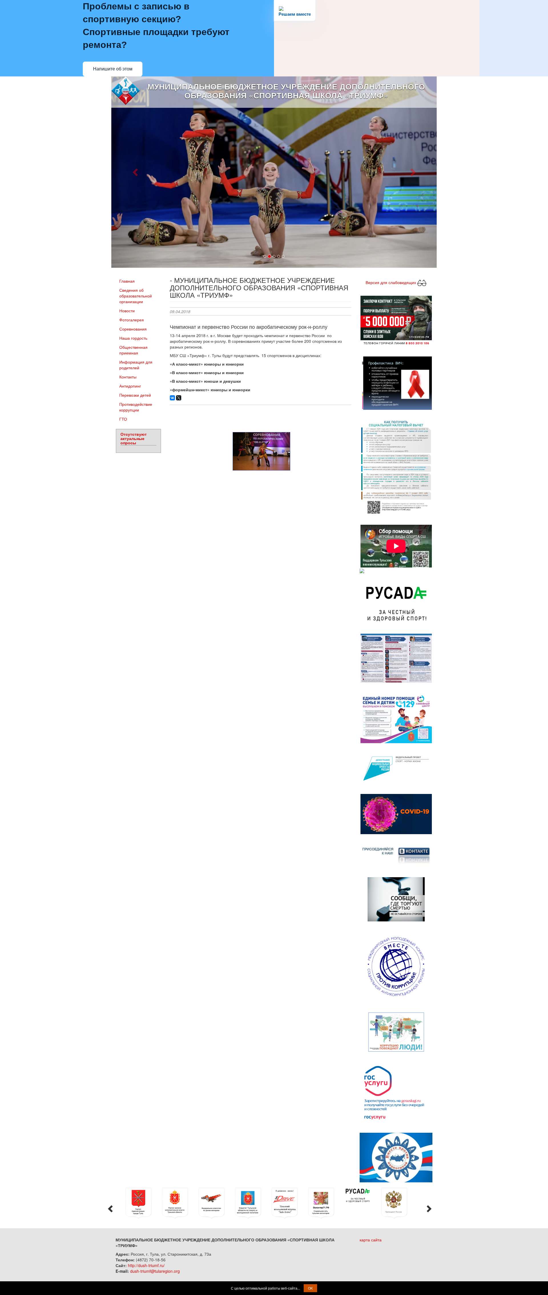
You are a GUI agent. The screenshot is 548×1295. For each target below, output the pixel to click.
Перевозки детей (135, 395)
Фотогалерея (131, 320)
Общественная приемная (133, 350)
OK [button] (310, 1288)
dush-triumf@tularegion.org (155, 1271)
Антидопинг (130, 386)
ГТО (123, 419)
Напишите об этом (112, 68)
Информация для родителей (135, 364)
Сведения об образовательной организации (135, 295)
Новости (127, 310)
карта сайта (371, 1240)
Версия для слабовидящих (391, 282)
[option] (142, 1203)
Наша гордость (133, 338)
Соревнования (133, 329)
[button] (135, 172)
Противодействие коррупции (135, 407)
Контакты (127, 377)
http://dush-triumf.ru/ (146, 1265)
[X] (178, 397)
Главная (127, 281)
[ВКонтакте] (172, 397)
